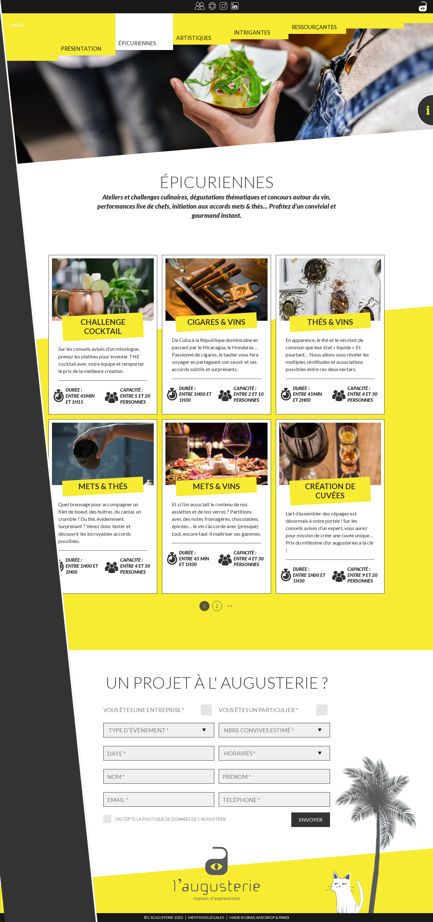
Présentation (81, 48)
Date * (116, 753)
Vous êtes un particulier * (258, 709)
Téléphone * (241, 800)
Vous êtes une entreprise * (143, 709)
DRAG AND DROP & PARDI (267, 917)
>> (230, 606)
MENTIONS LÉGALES (206, 917)
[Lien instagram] (223, 7)
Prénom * (237, 776)
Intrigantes (252, 32)
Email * (117, 800)
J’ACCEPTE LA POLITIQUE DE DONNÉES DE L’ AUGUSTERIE (170, 819)
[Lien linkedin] (235, 7)
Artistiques (193, 38)
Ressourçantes (314, 27)
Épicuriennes (137, 43)
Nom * (116, 776)
